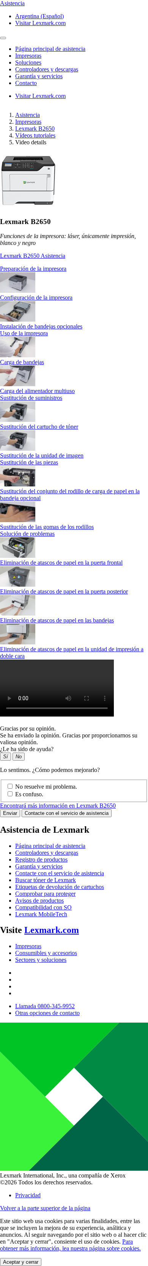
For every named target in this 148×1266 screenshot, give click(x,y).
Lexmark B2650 (35, 128)
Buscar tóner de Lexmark (45, 880)
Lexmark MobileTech (41, 914)
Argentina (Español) (39, 16)
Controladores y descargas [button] (46, 69)
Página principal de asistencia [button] (50, 49)
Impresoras (28, 121)
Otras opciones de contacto (47, 1013)
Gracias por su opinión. (28, 728)
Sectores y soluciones (40, 960)
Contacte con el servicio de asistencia (67, 813)
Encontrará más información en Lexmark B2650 (58, 805)
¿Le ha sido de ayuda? (27, 749)
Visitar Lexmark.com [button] (40, 23)
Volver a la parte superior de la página (45, 1208)
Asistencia (27, 115)
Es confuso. (29, 794)
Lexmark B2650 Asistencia (32, 256)
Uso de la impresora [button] (24, 333)
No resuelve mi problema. (46, 786)
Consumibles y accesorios (46, 953)
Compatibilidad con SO (43, 907)
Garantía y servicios (39, 866)
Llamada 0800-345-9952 (45, 1006)
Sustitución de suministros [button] (31, 398)
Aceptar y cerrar (20, 1262)
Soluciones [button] (28, 62)
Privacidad (28, 1195)
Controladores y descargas (46, 852)
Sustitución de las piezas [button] (29, 462)
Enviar (10, 813)
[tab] (74, 268)
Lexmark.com (51, 930)
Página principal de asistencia (50, 846)
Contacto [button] (26, 83)
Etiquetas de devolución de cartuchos (59, 887)
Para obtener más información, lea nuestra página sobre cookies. (70, 1245)
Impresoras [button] (28, 55)
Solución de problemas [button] (27, 533)
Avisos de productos (39, 900)
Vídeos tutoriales (35, 135)
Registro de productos (41, 859)
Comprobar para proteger (45, 893)
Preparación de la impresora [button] (33, 268)
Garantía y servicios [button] (39, 76)
